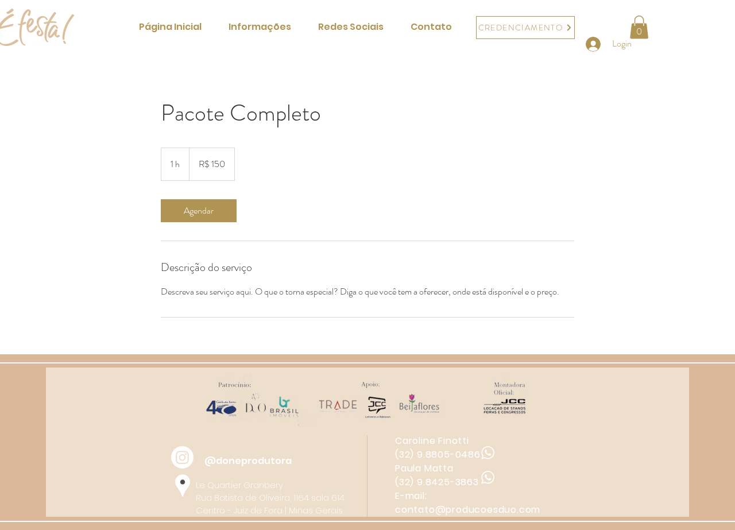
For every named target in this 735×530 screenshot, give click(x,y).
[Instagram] (182, 457)
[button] (639, 27)
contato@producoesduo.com (467, 509)
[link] (199, 210)
